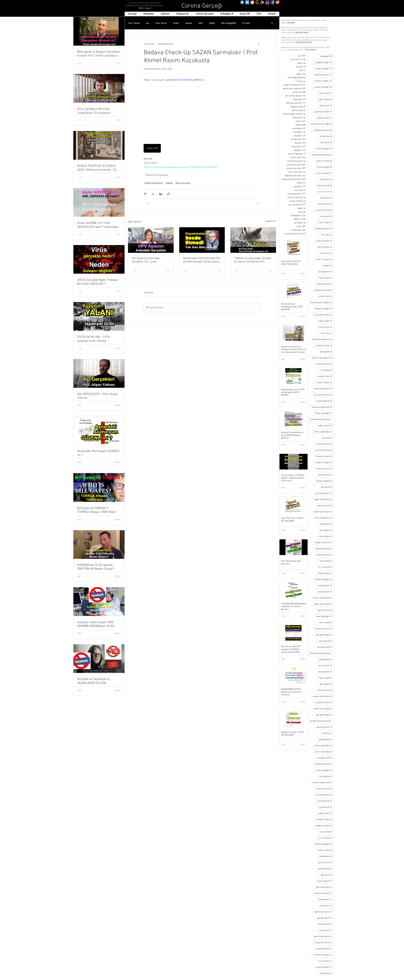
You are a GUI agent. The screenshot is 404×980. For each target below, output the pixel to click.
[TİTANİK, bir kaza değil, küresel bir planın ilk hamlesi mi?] (253, 240)
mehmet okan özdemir (322, 419)
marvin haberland (323, 598)
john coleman (325, 173)
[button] (272, 23)
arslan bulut (326, 327)
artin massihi (325, 690)
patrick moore (325, 161)
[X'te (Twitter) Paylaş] (152, 193)
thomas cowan (325, 456)
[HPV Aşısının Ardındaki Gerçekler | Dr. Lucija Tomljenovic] (151, 240)
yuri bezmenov (325, 493)
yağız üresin (326, 425)
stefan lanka (326, 573)
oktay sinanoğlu (324, 413)
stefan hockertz (324, 542)
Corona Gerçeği (202, 6)
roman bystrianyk (323, 511)
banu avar (327, 105)
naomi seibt (326, 622)
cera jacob (327, 216)
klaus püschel (325, 284)
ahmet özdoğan (324, 579)
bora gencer (326, 271)
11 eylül (246, 23)
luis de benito (325, 591)
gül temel (327, 142)
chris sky (327, 333)
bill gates (327, 56)
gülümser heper (324, 111)
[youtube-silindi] (277, 2)
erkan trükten (325, 382)
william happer (325, 148)
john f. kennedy (324, 450)
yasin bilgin (326, 222)
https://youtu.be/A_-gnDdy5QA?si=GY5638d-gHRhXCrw (174, 80)
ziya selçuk (326, 641)
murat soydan (325, 167)
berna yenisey (325, 887)
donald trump (325, 554)
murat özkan (326, 204)
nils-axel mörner (324, 394)
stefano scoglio (324, 462)
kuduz (176, 23)
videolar (169, 183)
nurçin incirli (326, 191)
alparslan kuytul (324, 911)
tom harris (327, 253)
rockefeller (326, 524)
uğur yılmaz (326, 99)
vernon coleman (324, 893)
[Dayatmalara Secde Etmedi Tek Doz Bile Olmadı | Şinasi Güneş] (202, 240)
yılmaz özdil (326, 296)
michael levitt (325, 647)
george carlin (325, 918)
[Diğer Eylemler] (258, 44)
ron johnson (326, 961)
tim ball (328, 265)
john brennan (325, 444)
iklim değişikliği (228, 23)
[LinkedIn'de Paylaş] (160, 193)
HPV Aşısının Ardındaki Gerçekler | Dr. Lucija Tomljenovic (146, 260)
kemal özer (326, 277)
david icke (327, 973)
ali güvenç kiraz (324, 942)
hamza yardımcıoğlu (322, 124)
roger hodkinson (324, 499)
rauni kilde (327, 561)
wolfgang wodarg (324, 130)
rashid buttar (326, 585)
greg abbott (326, 659)
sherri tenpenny (324, 518)
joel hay (328, 438)
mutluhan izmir (324, 628)
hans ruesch (326, 924)
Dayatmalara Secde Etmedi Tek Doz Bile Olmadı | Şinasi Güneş (201, 260)
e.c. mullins (326, 567)
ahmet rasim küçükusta (157, 175)
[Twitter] (247, 2)
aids (201, 23)
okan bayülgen (325, 616)
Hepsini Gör (270, 221)
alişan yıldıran (325, 948)
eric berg (327, 370)
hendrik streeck (324, 228)
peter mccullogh (324, 604)
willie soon (327, 179)
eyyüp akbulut (325, 401)
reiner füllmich (324, 364)
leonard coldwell (324, 388)
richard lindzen (324, 967)
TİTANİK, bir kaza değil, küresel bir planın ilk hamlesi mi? (252, 260)
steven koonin (325, 468)
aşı (147, 23)
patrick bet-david (324, 936)
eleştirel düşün (324, 74)
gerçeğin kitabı (325, 634)
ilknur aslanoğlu (324, 431)
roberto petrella (324, 548)
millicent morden (323, 954)
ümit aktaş (327, 197)
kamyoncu (327, 905)
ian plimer (327, 136)
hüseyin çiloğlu (324, 81)
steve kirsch (326, 474)
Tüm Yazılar (134, 23)
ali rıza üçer (326, 665)
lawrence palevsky (323, 407)
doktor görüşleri (182, 183)
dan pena (327, 487)
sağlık (212, 23)
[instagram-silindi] (267, 2)
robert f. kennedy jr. (322, 357)
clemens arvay (324, 345)
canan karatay (324, 68)
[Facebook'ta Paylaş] (145, 193)
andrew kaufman (324, 290)
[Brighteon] (262, 2)
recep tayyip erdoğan (322, 302)
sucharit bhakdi (324, 87)
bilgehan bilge (324, 62)
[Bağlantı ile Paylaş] (168, 193)
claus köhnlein (325, 241)
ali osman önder (324, 314)
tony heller (326, 930)
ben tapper (327, 530)
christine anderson (323, 339)
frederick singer (324, 308)
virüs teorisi (161, 23)
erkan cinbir (326, 376)
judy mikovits (325, 505)
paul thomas (326, 610)
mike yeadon (326, 899)
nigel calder (326, 321)
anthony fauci (325, 117)
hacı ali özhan (325, 210)
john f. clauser (325, 259)
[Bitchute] (257, 2)
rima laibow (326, 536)
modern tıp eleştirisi (153, 183)
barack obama (325, 481)
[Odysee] (252, 2)
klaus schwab (325, 185)
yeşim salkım (325, 881)
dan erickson (325, 247)
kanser (188, 23)
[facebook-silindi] (272, 2)
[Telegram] (242, 2)
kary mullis (326, 93)
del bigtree (327, 351)
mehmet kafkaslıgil (323, 154)
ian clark (327, 234)
